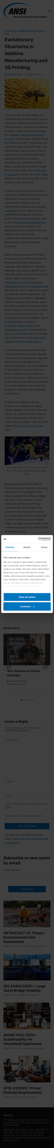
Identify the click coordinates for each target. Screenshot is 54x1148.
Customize (25, 606)
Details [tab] (27, 547)
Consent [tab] (9, 547)
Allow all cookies (27, 597)
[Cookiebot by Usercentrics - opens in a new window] (38, 539)
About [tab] (44, 547)
